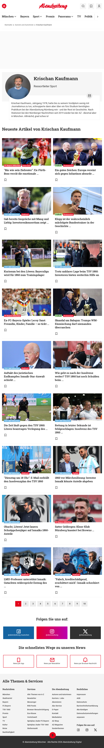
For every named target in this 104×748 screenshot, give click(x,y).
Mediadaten (57, 717)
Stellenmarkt (32, 728)
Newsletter (31, 698)
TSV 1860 (6, 710)
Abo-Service (57, 706)
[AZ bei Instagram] (87, 730)
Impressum (81, 694)
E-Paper (55, 710)
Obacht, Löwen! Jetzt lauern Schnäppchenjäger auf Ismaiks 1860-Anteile (26, 530)
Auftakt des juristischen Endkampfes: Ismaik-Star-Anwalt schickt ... (24, 376)
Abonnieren (56, 702)
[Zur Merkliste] (91, 6)
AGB (78, 698)
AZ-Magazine (57, 725)
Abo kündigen (82, 710)
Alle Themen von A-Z (35, 694)
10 (84, 604)
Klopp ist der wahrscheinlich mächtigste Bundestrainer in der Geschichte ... (74, 222)
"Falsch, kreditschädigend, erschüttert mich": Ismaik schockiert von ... (77, 583)
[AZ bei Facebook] (78, 730)
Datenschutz (82, 702)
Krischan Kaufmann (44, 25)
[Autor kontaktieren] (89, 96)
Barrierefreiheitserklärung (87, 706)
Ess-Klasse (31, 713)
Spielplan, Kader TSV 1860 (38, 725)
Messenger (31, 702)
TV (79, 16)
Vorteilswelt (32, 717)
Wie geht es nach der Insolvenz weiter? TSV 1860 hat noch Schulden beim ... (77, 376)
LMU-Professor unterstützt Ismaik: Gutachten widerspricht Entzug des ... (25, 583)
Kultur (5, 725)
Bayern (24, 16)
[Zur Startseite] (53, 9)
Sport (36, 16)
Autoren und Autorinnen (24, 25)
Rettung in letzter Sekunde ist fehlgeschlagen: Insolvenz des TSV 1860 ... (76, 429)
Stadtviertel (7, 698)
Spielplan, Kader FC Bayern (38, 721)
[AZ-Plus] (4, 6)
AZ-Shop (55, 721)
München (8, 16)
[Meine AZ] (99, 6)
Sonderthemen (58, 728)
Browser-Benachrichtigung (38, 710)
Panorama (64, 16)
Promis (50, 16)
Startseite (8, 25)
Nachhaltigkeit (8, 732)
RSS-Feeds (31, 706)
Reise (5, 728)
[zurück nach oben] (52, 736)
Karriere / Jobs (58, 698)
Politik (88, 16)
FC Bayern (7, 706)
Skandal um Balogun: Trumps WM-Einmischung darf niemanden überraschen (76, 324)
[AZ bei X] (95, 730)
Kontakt (55, 713)
